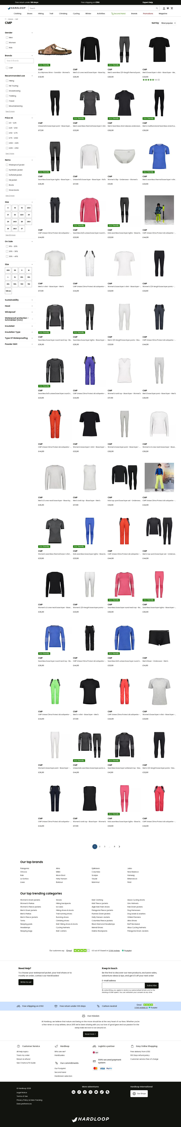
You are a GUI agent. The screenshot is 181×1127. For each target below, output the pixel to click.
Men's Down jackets (28, 910)
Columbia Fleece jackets (102, 921)
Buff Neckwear (133, 924)
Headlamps (25, 927)
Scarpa (95, 875)
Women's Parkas (27, 903)
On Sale (9, 241)
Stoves (59, 900)
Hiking (41, 14)
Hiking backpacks (63, 903)
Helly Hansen (61, 879)
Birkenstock (132, 879)
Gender (8, 33)
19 (22, 208)
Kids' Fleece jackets (100, 903)
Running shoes (62, 917)
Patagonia (24, 868)
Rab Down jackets (135, 907)
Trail (51, 14)
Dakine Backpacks (99, 931)
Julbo (129, 868)
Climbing (63, 14)
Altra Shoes (132, 921)
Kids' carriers (61, 931)
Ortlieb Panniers (134, 917)
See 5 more (10, 111)
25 (22, 221)
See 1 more (10, 153)
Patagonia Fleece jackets (102, 910)
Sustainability (12, 300)
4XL (8, 284)
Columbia (96, 872)
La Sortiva (24, 879)
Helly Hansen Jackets (101, 917)
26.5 (14, 228)
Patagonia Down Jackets (137, 931)
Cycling (76, 14)
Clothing (17, 14)
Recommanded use (15, 76)
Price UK (9, 118)
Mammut (95, 882)
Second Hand (119, 14)
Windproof (10, 312)
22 (15, 215)
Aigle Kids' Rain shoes (101, 907)
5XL (15, 284)
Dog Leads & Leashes (136, 914)
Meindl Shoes (97, 927)
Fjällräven (96, 868)
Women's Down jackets (30, 900)
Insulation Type (12, 332)
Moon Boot (60, 875)
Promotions (148, 14)
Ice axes (59, 907)
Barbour (59, 882)
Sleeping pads (26, 924)
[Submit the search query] (157, 8)
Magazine (163, 14)
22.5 (21, 215)
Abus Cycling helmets (136, 927)
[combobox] (20, 60)
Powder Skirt (11, 344)
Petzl (129, 882)
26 (8, 228)
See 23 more (10, 235)
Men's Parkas (25, 914)
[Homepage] (6, 19)
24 (8, 221)
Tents (22, 921)
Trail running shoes (64, 914)
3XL (28, 277)
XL (15, 277)
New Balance (133, 872)
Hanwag (130, 875)
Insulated (9, 326)
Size (7, 202)
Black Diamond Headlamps (103, 924)
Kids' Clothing (97, 900)
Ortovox (23, 872)
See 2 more (10, 196)
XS (15, 270)
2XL (21, 277)
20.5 (28, 208)
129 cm (8, 291)
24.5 (14, 221)
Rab (22, 875)
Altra (58, 868)
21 (8, 215)
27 (22, 228)
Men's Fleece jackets (29, 917)
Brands (134, 14)
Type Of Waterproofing (16, 338)
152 (29, 284)
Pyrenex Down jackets (101, 914)
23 (29, 215)
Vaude (94, 879)
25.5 (28, 221)
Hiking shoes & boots (65, 910)
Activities (101, 14)
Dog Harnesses (133, 910)
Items (8, 160)
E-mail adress (109, 981)
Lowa (22, 882)
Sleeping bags (26, 931)
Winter (88, 14)
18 (15, 208)
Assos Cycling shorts (136, 900)
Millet (58, 872)
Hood (7, 306)
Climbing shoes (62, 921)
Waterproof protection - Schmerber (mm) (17, 319)
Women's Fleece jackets (30, 907)
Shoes (29, 14)
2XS (8, 270)
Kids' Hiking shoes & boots (67, 924)
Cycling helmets (63, 927)
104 (22, 284)
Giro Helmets (132, 903)
